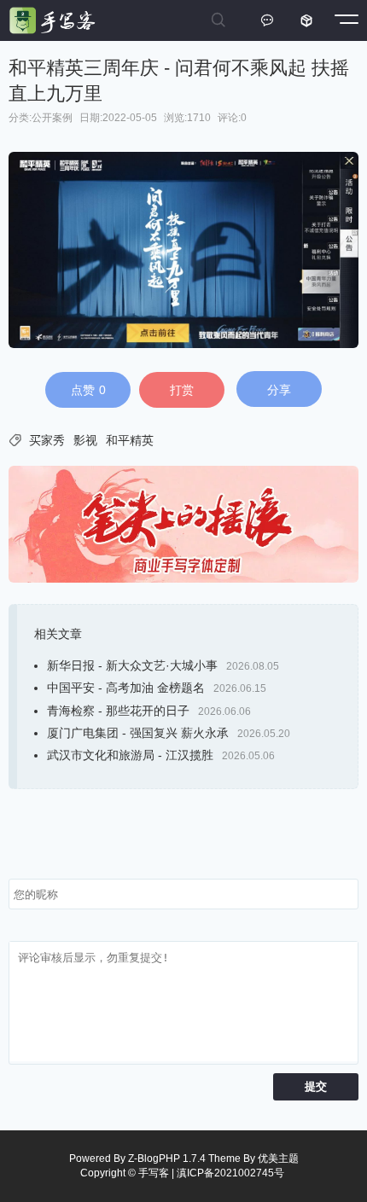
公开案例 (52, 118)
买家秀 (47, 440)
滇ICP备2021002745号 (230, 1173)
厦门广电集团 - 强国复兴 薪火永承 (138, 733)
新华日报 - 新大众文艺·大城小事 (132, 665)
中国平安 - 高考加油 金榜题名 (126, 687)
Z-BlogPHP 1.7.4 (167, 1158)
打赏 (182, 390)
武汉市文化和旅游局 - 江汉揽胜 (130, 755)
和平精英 (130, 440)
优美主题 (278, 1158)
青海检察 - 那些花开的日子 (118, 710)
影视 (85, 440)
